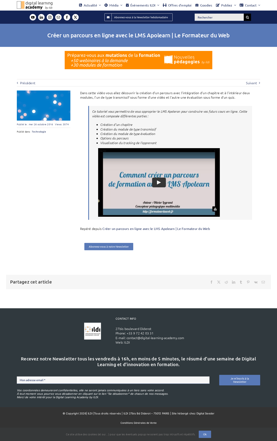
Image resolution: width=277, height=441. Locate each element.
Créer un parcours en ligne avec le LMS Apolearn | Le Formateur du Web (156, 228)
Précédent (27, 83)
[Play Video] (159, 182)
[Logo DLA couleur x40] (35, 3)
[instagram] (50, 17)
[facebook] (67, 17)
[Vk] (256, 282)
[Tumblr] (241, 282)
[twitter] (75, 17)
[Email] (263, 282)
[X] (218, 282)
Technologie (39, 131)
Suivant (251, 83)
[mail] (58, 17)
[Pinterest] (248, 282)
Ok (205, 434)
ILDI (127, 342)
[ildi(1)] (92, 324)
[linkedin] (41, 17)
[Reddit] (226, 282)
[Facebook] (211, 282)
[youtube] (33, 17)
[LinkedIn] (233, 282)
